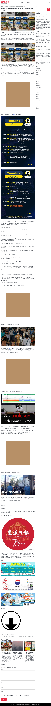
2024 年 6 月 (38, 94)
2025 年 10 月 (38, 70)
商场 (14, 114)
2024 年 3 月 (38, 100)
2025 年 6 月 (38, 74)
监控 (13, 634)
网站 (2, 691)
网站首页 (22, 2)
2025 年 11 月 (38, 68)
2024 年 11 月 (38, 85)
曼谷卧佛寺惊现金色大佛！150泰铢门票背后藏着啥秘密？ (6, 654)
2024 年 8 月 (38, 90)
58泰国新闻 (5, 2)
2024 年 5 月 (38, 96)
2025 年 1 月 (38, 81)
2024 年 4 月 (38, 98)
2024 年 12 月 (38, 83)
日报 (10, 348)
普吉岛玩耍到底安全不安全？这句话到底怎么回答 (43, 49)
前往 (5, 634)
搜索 (36, 6)
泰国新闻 (2, 632)
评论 (2, 669)
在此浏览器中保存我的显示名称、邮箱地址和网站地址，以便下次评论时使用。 (17, 695)
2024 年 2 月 (38, 101)
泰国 (14, 32)
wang (8, 10)
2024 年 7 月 (38, 92)
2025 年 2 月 (38, 79)
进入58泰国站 (27, 2)
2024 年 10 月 (38, 87)
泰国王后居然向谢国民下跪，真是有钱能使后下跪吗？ (43, 42)
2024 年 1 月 (38, 103)
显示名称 (3, 682)
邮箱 (2, 687)
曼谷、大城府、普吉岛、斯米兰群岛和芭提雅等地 (43, 57)
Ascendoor (29, 704)
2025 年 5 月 (38, 76)
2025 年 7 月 (38, 72)
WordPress (38, 704)
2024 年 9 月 (38, 89)
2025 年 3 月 (38, 77)
